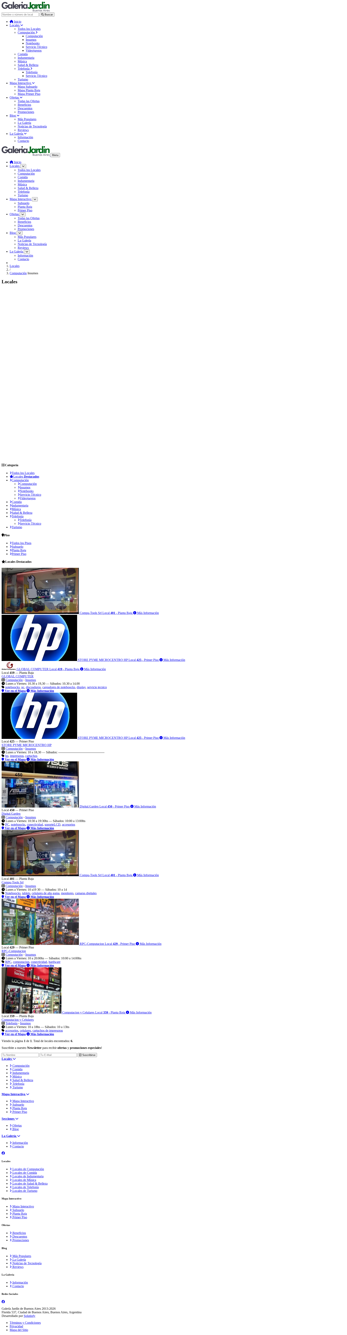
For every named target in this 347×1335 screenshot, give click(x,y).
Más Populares (27, 119)
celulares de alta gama (45, 893)
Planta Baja (25, 206)
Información (25, 137)
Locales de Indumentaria (28, 1176)
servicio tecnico (97, 687)
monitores (67, 893)
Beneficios (24, 104)
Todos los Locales (29, 29)
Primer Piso (25, 210)
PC (7, 824)
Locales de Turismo (24, 1190)
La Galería (24, 122)
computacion (21, 962)
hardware (54, 962)
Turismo (23, 79)
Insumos (31, 39)
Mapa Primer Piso (29, 94)
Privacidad (16, 1326)
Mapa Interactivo (21, 83)
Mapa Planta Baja (29, 90)
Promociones (26, 112)
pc (22, 687)
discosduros (33, 687)
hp (6, 756)
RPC (8, 962)
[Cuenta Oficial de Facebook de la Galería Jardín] (3, 1153)
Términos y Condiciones (25, 1322)
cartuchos (31, 756)
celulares (25, 1030)
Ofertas (15, 97)
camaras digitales (86, 893)
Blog (13, 115)
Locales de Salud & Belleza (30, 1183)
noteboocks (12, 687)
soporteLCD (52, 824)
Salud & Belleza (28, 65)
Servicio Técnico (36, 47)
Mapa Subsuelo (27, 86)
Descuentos (25, 108)
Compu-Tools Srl (12, 882)
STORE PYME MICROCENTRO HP (27, 745)
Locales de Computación (28, 1169)
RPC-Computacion (14, 951)
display (81, 687)
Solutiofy (29, 1316)
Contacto (23, 141)
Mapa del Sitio (19, 1330)
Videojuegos (34, 50)
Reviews (23, 130)
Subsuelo (23, 203)
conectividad (35, 824)
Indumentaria (26, 57)
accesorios (68, 824)
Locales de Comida (24, 1172)
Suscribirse (88, 1055)
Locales (15, 25)
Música (22, 61)
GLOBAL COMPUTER (18, 676)
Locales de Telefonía (25, 1187)
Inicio (17, 21)
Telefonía (24, 68)
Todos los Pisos (21, 543)
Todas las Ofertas (29, 101)
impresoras (17, 756)
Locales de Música (24, 1180)
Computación (27, 32)
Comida (23, 54)
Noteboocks (12, 893)
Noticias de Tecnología (32, 126)
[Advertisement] (122, 317)
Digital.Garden (11, 813)
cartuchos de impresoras (48, 1030)
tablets (26, 893)
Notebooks (33, 43)
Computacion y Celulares (18, 1019)
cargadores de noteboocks (58, 687)
